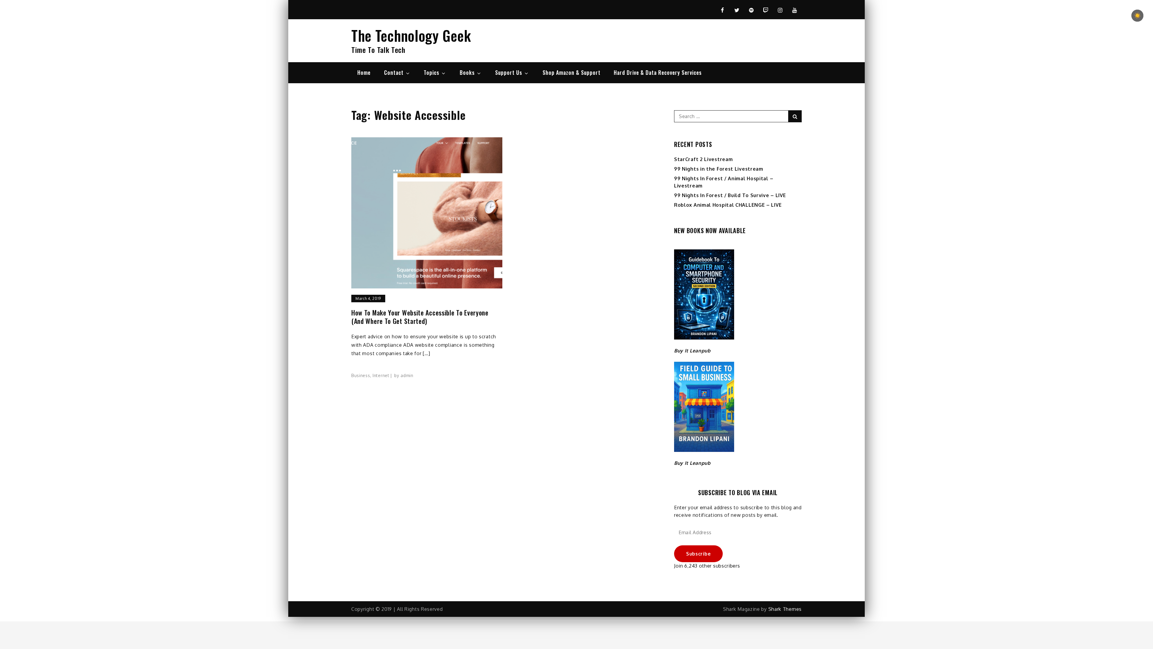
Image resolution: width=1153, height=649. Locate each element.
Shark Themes (785, 609)
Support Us (508, 72)
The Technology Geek (411, 35)
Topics (431, 72)
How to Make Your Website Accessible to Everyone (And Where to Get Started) (420, 316)
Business (360, 375)
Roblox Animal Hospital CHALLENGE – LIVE (728, 205)
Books (467, 72)
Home (364, 72)
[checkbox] (1137, 16)
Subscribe (698, 554)
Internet (381, 375)
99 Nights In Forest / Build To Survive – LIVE (730, 195)
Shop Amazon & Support (572, 72)
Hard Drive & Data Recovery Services (658, 72)
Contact (394, 72)
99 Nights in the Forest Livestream (718, 169)
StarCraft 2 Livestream (703, 159)
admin (407, 375)
